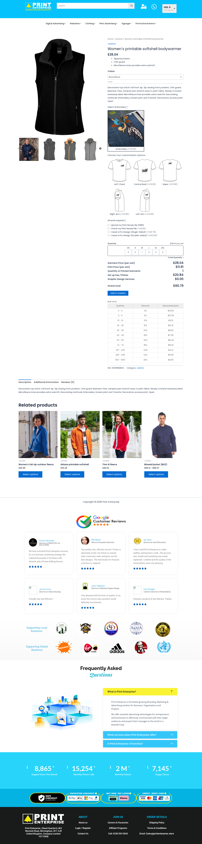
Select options (30, 474)
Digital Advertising (55, 23)
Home (110, 39)
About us (83, 822)
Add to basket (118, 293)
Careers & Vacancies (118, 822)
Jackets (119, 39)
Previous (19, 148)
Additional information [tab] (46, 382)
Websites (75, 23)
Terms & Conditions (156, 828)
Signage (126, 23)
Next (100, 148)
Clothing (89, 23)
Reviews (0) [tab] (67, 382)
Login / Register (83, 828)
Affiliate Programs (118, 828)
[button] (140, 691)
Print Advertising (107, 23)
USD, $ (167, 7)
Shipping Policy (156, 822)
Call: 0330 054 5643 (118, 833)
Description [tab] (25, 382)
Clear (110, 82)
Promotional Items (145, 23)
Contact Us (83, 833)
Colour (111, 71)
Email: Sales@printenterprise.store (156, 833)
